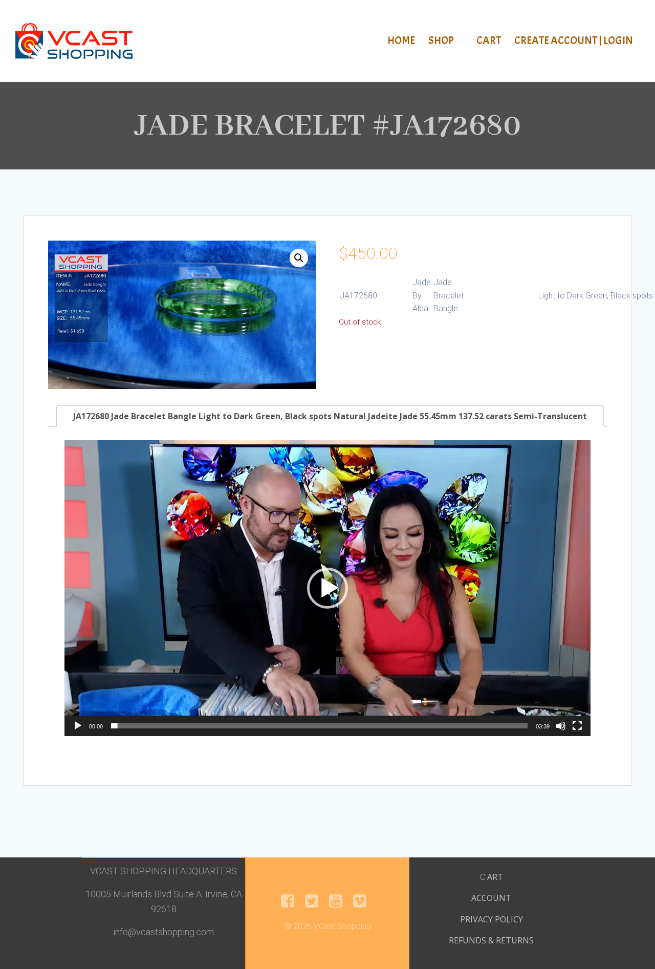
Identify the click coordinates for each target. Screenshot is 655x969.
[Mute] (561, 726)
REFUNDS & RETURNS (491, 940)
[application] (327, 588)
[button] (299, 258)
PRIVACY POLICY (491, 919)
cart (488, 40)
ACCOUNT (491, 897)
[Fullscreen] (577, 726)
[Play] (78, 726)
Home (401, 40)
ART (495, 876)
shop (441, 40)
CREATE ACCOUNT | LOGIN (573, 40)
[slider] (319, 725)
